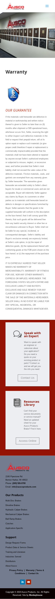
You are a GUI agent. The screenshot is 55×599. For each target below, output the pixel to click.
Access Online (27, 440)
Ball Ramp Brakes (14, 519)
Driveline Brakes (13, 505)
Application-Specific (14, 528)
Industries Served (13, 556)
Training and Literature (15, 552)
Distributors (11, 561)
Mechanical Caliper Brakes (17, 514)
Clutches (9, 523)
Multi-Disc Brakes (13, 500)
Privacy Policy (16, 570)
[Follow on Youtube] (28, 581)
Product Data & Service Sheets (19, 547)
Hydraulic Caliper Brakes (16, 510)
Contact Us (27, 377)
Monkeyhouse (35, 595)
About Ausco (11, 566)
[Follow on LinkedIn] (22, 581)
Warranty (30, 570)
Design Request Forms (16, 543)
